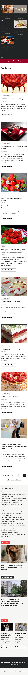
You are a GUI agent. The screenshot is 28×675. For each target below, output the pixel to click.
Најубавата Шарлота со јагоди (12, 99)
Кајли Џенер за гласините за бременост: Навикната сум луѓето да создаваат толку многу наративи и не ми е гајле (14, 500)
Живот (3, 195)
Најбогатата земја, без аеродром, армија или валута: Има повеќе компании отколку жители (13, 513)
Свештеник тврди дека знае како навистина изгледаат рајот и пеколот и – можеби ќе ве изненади (13, 519)
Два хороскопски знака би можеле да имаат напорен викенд (11, 567)
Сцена (4, 620)
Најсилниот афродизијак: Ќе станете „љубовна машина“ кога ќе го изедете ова (14, 446)
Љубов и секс (5, 441)
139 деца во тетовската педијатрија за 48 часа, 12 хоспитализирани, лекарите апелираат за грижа (13, 494)
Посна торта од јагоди (9, 396)
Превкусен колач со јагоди (11, 349)
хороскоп (5, 542)
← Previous (6, 475)
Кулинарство (5, 95)
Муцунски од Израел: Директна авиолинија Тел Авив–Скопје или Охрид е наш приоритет (14, 534)
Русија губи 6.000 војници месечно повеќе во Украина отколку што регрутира (11, 507)
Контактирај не (5, 662)
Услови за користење (14, 664)
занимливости (7, 577)
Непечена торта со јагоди (10, 301)
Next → (18, 479)
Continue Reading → (8, 115)
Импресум (15, 662)
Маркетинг (22, 662)
